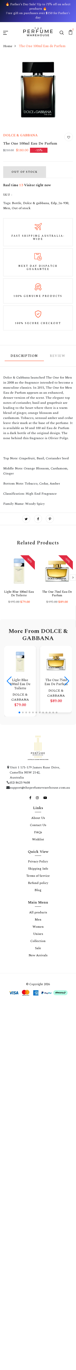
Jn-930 (63, 203)
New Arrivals (38, 955)
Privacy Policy (38, 861)
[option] (19, 583)
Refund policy (38, 883)
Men (6, 208)
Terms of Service (38, 875)
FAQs (38, 832)
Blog (38, 890)
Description (24, 355)
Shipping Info (38, 868)
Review (57, 355)
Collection (38, 941)
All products (38, 912)
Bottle (16, 203)
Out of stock (21, 208)
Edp (54, 203)
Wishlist (38, 839)
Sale (38, 948)
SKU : (7, 195)
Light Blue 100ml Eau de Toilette (19, 594)
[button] (19, 712)
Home (7, 46)
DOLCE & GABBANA (20, 135)
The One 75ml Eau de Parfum (57, 594)
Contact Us (38, 825)
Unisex (38, 933)
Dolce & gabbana (36, 203)
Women (38, 926)
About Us (38, 818)
